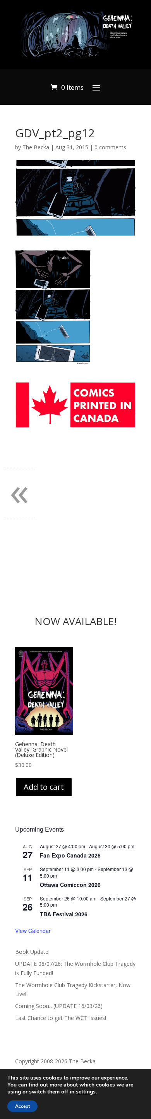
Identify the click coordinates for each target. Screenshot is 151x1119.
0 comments (110, 147)
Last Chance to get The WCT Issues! (60, 1018)
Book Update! (32, 951)
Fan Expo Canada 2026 (70, 855)
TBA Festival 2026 (64, 914)
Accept (22, 1106)
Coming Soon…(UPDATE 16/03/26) (59, 1006)
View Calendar (33, 930)
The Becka (35, 147)
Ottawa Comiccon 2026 (70, 884)
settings (86, 1091)
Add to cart (44, 787)
